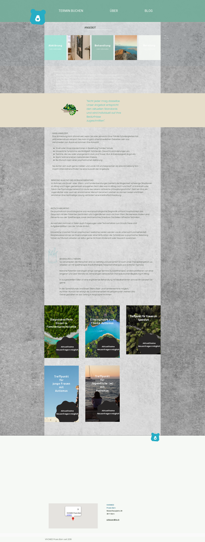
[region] (83, 513)
